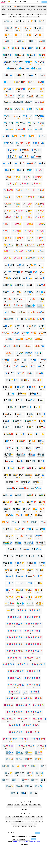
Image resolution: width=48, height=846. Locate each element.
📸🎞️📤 (28, 475)
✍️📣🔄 (42, 41)
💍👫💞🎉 (27, 204)
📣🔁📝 (18, 28)
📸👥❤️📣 (24, 488)
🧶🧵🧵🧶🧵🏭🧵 (14, 712)
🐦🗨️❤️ (19, 143)
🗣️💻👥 (19, 576)
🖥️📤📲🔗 (12, 549)
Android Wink (13, 823)
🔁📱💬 (28, 515)
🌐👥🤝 (28, 62)
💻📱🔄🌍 (7, 285)
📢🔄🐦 (9, 339)
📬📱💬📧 (9, 373)
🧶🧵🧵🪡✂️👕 (16, 732)
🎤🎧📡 (20, 95)
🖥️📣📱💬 (41, 542)
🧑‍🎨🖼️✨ (39, 603)
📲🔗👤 (40, 461)
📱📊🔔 (37, 407)
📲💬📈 (28, 448)
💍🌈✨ (16, 177)
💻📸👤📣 (41, 285)
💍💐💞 (7, 217)
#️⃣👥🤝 (15, 766)
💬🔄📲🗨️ (19, 21)
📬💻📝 (24, 366)
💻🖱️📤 (7, 299)
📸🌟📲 (7, 475)
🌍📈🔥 (6, 48)
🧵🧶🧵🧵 (21, 610)
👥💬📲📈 (19, 163)
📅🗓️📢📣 (18, 305)
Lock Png (33, 816)
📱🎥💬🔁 (7, 387)
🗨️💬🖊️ (19, 583)
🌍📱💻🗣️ (7, 55)
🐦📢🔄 (40, 123)
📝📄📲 (19, 319)
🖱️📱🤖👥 (31, 563)
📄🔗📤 (31, 299)
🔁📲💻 (38, 515)
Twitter (10, 16)
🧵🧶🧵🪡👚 (23, 664)
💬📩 (41, 265)
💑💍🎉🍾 (30, 244)
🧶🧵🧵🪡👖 (14, 725)
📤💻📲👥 (18, 346)
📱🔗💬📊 (7, 427)
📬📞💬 (40, 366)
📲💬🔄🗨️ (38, 28)
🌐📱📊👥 (36, 68)
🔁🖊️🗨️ (18, 35)
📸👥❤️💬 (12, 488)
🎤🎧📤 (30, 95)
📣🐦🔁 (19, 339)
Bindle (35, 823)
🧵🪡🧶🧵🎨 (26, 698)
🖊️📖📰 (28, 536)
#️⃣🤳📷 (33, 793)
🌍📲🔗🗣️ (31, 55)
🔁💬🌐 (9, 515)
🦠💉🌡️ (30, 603)
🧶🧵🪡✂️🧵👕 (10, 739)
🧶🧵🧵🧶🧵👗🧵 (33, 712)
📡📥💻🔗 (31, 326)
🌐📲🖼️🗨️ (19, 75)
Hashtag (28, 14)
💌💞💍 (39, 170)
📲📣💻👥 (8, 461)
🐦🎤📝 (7, 116)
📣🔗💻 (7, 346)
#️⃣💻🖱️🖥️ (19, 773)
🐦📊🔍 (31, 123)
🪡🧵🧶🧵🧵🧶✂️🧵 (25, 746)
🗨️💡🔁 (27, 35)
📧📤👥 (5, 360)
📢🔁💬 (42, 333)
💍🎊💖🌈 (30, 197)
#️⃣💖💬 (25, 766)
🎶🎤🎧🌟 (19, 109)
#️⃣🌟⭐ (28, 752)
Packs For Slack (39, 816)
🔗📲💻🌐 (41, 529)
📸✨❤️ (42, 502)
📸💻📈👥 (7, 495)
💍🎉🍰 (40, 190)
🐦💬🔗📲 (8, 123)
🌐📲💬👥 (7, 75)
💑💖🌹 (40, 244)
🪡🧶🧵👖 (42, 746)
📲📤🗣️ (19, 461)
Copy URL (33, 839)
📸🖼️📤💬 (31, 495)
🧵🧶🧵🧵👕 (35, 610)
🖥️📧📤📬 (24, 549)
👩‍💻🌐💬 (30, 170)
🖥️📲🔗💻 (30, 556)
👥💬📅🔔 (24, 156)
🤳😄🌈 (38, 597)
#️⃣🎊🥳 (9, 759)
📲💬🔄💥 (8, 454)
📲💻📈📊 (20, 454)
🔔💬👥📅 (19, 529)
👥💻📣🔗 (31, 163)
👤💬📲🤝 (12, 150)
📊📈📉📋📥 (9, 312)
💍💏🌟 (28, 211)
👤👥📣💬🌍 (38, 143)
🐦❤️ (27, 143)
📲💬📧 (38, 448)
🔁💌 (42, 509)
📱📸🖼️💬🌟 (30, 421)
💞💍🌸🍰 (18, 258)
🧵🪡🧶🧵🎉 (12, 698)
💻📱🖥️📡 (19, 285)
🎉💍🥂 (31, 82)
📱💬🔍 (19, 400)
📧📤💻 (15, 360)
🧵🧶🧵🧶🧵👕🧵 (14, 637)
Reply (33, 14)
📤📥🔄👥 (39, 346)
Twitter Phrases (29, 16)
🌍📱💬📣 (41, 48)
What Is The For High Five (38, 821)
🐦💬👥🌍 (39, 116)
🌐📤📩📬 (24, 68)
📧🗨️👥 (32, 360)
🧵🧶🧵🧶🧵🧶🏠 (33, 644)
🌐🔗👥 (7, 82)
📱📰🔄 (30, 414)
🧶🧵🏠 (38, 698)
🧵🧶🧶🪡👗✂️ (14, 678)
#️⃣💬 (43, 766)
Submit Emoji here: (12, 832)
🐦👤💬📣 (27, 116)
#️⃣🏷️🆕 (5, 766)
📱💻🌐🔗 (30, 400)
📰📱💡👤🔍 (12, 380)
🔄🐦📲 (15, 522)
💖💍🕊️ (40, 251)
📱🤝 (30, 434)
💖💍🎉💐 (30, 251)
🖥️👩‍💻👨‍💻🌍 (7, 542)
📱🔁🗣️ (42, 421)
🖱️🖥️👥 (42, 563)
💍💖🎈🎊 (39, 217)
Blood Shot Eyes (32, 826)
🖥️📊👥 (18, 542)
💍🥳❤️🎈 (19, 238)
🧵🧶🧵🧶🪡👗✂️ (33, 651)
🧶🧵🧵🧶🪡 (24, 719)
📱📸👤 (6, 421)
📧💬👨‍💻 (19, 353)
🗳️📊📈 (9, 590)
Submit (37, 832)
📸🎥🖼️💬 (37, 482)
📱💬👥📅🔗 (35, 393)
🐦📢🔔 (9, 129)
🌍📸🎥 (7, 62)
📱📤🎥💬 (7, 414)
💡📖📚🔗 (30, 258)
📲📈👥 (31, 454)
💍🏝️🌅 (16, 204)
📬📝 (32, 366)
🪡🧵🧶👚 (24, 739)
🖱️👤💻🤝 (19, 563)
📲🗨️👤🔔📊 (8, 468)
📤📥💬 (28, 346)
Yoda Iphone (20, 823)
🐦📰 (30, 129)
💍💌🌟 (7, 211)
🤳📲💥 (28, 597)
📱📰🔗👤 (41, 414)
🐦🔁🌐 (22, 136)
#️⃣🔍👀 (28, 786)
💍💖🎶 (6, 224)
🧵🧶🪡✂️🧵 (14, 691)
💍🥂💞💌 (41, 231)
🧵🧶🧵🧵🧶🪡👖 (33, 624)
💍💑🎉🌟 (18, 217)
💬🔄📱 (16, 278)
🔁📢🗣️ (19, 515)
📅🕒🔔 (7, 305)
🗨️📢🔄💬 (7, 41)
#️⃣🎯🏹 (28, 759)
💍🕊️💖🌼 (17, 231)
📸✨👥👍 (19, 502)
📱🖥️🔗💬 (19, 427)
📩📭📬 (42, 360)
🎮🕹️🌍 (8, 109)
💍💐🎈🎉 (39, 211)
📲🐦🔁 (31, 441)
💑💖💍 (7, 251)
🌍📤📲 (15, 48)
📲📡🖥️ (40, 454)
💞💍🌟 (7, 258)
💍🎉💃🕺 (8, 197)
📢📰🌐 (25, 333)
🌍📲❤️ (42, 55)
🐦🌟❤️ (39, 109)
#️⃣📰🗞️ (34, 780)
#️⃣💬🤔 (8, 773)
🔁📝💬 (8, 35)
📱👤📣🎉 (31, 387)
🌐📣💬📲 (39, 62)
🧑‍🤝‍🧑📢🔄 (10, 610)
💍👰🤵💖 (39, 204)
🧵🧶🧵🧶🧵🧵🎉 (33, 637)
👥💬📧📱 (7, 163)
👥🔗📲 (20, 170)
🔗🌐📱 (30, 529)
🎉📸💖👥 (20, 89)
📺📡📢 (26, 509)
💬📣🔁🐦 (31, 265)
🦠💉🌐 (20, 603)
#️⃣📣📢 (25, 780)
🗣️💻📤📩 (30, 576)
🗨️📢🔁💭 (38, 35)
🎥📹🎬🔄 (18, 102)
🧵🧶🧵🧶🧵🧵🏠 (14, 644)
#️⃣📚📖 (5, 780)
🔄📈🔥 (25, 522)
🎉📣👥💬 (8, 89)
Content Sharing (18, 14)
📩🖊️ (15, 366)
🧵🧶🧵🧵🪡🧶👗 (32, 631)
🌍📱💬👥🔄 (28, 48)
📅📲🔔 (40, 299)
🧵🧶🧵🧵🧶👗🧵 (14, 624)
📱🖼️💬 (30, 427)
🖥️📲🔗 (19, 556)
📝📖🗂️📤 (30, 319)
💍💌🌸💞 (18, 211)
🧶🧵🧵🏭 (8, 705)
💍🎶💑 (40, 197)
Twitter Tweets (36, 16)
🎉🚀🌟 (31, 89)
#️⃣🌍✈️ (9, 752)
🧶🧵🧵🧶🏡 (38, 705)
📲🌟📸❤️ (20, 441)
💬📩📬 (7, 272)
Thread (45, 14)
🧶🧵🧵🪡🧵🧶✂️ (31, 725)
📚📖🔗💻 (8, 319)
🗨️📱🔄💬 (31, 41)
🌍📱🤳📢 (19, 55)
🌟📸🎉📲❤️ (19, 82)
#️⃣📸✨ (9, 786)
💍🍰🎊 (19, 190)
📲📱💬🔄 (30, 461)
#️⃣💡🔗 (34, 766)
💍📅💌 (6, 231)
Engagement (10, 14)
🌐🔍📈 (42, 75)
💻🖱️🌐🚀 (41, 292)
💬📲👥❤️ (18, 272)
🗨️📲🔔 (38, 583)
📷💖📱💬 (31, 468)
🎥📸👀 (7, 102)
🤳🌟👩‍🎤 (19, 597)
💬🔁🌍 (7, 278)
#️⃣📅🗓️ (30, 773)
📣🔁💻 (38, 339)
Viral (24, 14)
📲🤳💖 (20, 468)
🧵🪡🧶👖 (35, 691)
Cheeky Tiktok (8, 816)
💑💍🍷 (19, 244)
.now (4, 2)
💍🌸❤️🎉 (37, 177)
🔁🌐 (34, 509)
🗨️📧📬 (28, 583)
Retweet (14, 16)
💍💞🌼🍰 (29, 224)
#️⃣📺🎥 (19, 786)
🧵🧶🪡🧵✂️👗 (34, 685)
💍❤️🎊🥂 (41, 238)
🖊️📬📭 (38, 536)
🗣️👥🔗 (9, 576)
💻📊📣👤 (39, 278)
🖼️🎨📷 (8, 570)
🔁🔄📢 (5, 522)
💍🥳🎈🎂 (7, 238)
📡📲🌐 (42, 326)
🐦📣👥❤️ (20, 129)
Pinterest (27, 841)
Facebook (18, 841)
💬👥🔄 (20, 265)
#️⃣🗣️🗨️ (24, 793)
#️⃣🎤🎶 (19, 759)
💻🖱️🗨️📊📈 (19, 299)
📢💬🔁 (5, 333)
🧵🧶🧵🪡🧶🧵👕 (15, 671)
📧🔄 (24, 360)
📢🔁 (33, 333)
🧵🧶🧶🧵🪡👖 (34, 671)
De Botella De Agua (28, 823)
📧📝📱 (38, 353)
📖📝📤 (31, 312)
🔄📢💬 (34, 522)
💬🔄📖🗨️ (7, 21)
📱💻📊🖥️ (12, 407)
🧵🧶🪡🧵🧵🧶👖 (32, 678)
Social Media (4, 14)
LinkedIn (23, 841)
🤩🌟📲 (38, 590)
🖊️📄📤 (19, 536)
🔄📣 (43, 522)
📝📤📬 (40, 319)
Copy (7, 30)
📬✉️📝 (20, 373)
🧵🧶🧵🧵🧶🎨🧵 (32, 617)
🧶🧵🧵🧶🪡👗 (39, 719)
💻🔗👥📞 (29, 292)
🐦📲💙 (5, 136)
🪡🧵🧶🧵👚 (7, 746)
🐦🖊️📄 (42, 136)
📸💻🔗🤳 (19, 495)
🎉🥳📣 (40, 89)
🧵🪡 (25, 691)
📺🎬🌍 (16, 509)
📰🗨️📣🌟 (37, 380)
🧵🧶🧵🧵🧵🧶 (14, 617)
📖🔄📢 (8, 28)
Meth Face (27, 816)
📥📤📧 (9, 353)
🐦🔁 (14, 136)
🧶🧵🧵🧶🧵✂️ (8, 719)
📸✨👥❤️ (31, 502)
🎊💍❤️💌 (9, 95)
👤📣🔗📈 (36, 150)
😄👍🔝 (19, 590)
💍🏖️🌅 (7, 204)
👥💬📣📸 (36, 156)
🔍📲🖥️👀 (7, 529)
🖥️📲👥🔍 (8, 556)
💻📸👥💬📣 (8, 292)
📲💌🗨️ (9, 448)
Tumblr (34, 841)
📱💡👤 (42, 387)
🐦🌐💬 (30, 109)
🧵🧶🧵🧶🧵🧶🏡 (14, 651)
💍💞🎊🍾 (41, 224)
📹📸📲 (7, 509)
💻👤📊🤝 (27, 278)
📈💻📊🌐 (30, 305)
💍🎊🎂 (19, 197)
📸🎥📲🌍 (25, 482)
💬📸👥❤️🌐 (31, 272)
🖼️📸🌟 (30, 570)
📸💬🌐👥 (36, 488)
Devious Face (28, 821)
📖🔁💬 (42, 21)
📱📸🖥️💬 (17, 421)
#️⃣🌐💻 (19, 752)
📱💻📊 (40, 400)
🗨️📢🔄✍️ (19, 41)
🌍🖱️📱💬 (18, 62)
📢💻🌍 (15, 333)
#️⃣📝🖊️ (15, 780)
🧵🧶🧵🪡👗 (8, 664)
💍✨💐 (30, 238)
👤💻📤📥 (24, 150)
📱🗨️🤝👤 (20, 434)
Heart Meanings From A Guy (18, 821)
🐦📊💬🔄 (20, 123)
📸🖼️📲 (42, 495)
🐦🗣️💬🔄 (8, 143)
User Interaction (39, 14)
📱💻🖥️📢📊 (25, 407)
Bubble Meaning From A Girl (18, 816)
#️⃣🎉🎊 (38, 752)
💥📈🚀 (40, 258)
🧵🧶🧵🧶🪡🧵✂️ (32, 658)
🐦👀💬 (16, 116)
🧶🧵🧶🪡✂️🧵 (32, 732)
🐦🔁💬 (32, 136)
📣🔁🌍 (28, 339)
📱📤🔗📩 (19, 414)
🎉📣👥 (40, 82)
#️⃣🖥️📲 (14, 793)
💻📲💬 (30, 285)
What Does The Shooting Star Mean (20, 826)
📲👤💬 (40, 441)
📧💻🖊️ (28, 353)
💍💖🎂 (28, 217)
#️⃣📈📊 (39, 773)
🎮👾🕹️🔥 (39, 102)
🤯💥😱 (9, 597)
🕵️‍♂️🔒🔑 (9, 536)
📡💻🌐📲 (19, 326)
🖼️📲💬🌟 (19, 570)
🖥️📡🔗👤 (29, 542)
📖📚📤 (21, 312)
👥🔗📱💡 (9, 170)
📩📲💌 (7, 366)
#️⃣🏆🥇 (38, 759)
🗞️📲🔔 (39, 570)
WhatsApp (39, 841)
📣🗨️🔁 (27, 28)
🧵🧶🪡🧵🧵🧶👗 (15, 685)
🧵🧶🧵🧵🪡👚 (14, 631)
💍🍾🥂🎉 (30, 190)
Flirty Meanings (8, 821)
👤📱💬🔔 (12, 156)
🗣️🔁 (39, 576)
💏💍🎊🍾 (8, 244)
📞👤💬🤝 (7, 326)
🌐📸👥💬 (31, 75)
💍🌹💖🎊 (24, 184)
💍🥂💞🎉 (29, 231)
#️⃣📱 (43, 780)
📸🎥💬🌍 (39, 475)
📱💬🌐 (10, 393)
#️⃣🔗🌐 (38, 786)
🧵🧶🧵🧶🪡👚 (14, 658)
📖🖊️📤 (40, 312)
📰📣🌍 (39, 373)
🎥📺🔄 (28, 102)
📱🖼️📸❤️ (8, 434)
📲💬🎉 (19, 448)
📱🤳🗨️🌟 (39, 434)
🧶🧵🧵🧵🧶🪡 (23, 705)
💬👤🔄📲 (9, 265)
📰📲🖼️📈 (25, 380)
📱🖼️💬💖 (41, 427)
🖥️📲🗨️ (40, 556)
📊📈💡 (40, 305)
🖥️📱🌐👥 (36, 549)
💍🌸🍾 (26, 177)
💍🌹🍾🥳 (12, 184)
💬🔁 (42, 272)
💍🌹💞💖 (8, 190)
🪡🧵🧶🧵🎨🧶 (38, 739)
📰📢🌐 (30, 373)
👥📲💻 (42, 163)
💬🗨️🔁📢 (31, 21)
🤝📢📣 (28, 590)
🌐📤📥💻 (12, 68)
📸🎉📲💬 (18, 475)
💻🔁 (19, 292)
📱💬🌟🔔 (21, 393)
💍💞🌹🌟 (17, 224)
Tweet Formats (21, 16)
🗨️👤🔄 (9, 583)
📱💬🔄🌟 (8, 400)
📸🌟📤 (42, 468)
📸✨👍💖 (7, 502)
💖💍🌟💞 (18, 251)
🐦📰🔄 (38, 129)
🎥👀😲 (39, 95)
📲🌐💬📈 (8, 441)
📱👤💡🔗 (19, 387)
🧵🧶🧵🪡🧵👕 (38, 664)
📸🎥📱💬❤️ (12, 482)
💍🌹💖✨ (36, 184)
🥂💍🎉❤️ (9, 603)
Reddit (31, 841)
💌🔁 (8, 177)
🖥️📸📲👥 (7, 563)
